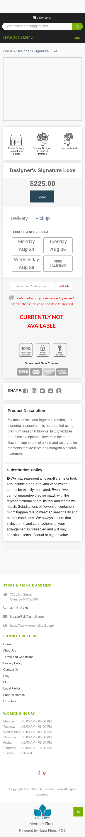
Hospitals (9, 701)
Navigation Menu (18, 37)
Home (8, 51)
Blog (6, 682)
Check (64, 286)
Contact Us (11, 669)
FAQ (6, 675)
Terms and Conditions (18, 657)
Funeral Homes (14, 694)
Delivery (19, 218)
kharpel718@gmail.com (27, 616)
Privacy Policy (12, 663)
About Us (9, 650)
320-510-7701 (20, 608)
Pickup (42, 218)
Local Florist (11, 688)
